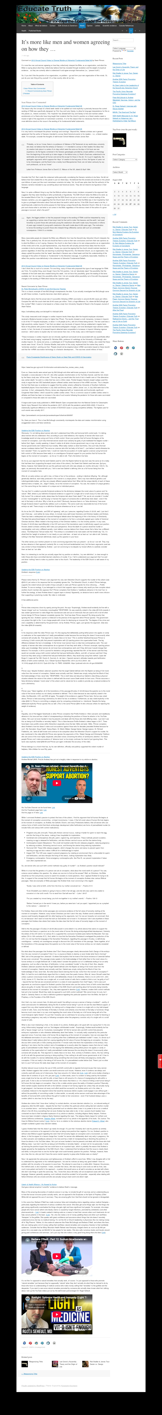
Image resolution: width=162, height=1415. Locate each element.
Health (24, 30)
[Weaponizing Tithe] (119, 140)
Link (37, 572)
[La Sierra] (135, 30)
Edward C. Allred (98, 1121)
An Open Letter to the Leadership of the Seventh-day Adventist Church (126, 86)
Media (82, 25)
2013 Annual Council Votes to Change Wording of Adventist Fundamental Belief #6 (61, 60)
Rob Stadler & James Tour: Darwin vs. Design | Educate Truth (125, 228)
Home (24, 25)
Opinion (90, 25)
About (30, 25)
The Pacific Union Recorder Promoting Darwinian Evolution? (124, 92)
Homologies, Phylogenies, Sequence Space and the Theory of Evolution (126, 255)
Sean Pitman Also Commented (34, 88)
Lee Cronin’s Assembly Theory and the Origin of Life (68, 1364)
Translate (130, 51)
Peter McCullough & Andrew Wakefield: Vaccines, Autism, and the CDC (126, 100)
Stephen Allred (49, 1118)
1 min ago (25, 55)
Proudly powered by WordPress (33, 1385)
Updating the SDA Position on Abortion (36, 430)
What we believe (41, 25)
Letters (97, 25)
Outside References (126, 25)
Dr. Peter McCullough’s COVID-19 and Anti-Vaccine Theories (44, 289)
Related (26, 93)
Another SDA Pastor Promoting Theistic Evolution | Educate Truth (125, 239)
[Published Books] (139, 30)
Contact (52, 25)
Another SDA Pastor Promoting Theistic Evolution (124, 80)
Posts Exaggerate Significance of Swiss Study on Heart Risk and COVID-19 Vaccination (59, 357)
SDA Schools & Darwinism (67, 25)
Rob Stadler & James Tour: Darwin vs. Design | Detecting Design (125, 272)
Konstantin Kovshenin (69, 1385)
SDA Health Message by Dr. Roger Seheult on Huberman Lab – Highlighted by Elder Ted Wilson (125, 118)
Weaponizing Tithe (36, 1361)
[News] (131, 30)
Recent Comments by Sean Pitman (38, 91)
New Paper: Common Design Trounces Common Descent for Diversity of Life (126, 288)
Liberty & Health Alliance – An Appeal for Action (39, 1184)
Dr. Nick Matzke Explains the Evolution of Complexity (126, 232)
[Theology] (127, 30)
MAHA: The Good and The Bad (124, 112)
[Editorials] (122, 30)
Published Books (35, 30)
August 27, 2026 (27, 1347)
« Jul (114, 214)
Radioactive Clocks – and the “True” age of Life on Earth (126, 320)
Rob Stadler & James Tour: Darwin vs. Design (100, 1362)
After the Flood (118, 310)
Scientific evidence (110, 25)
